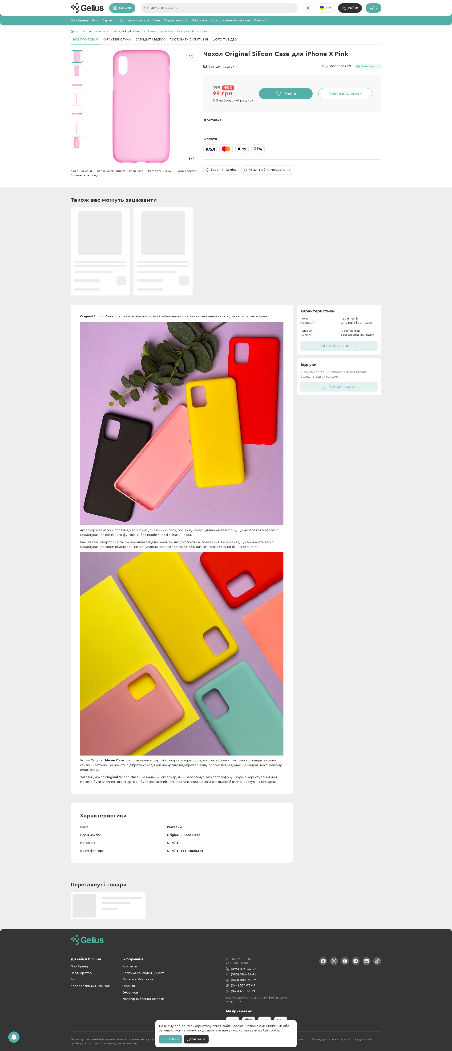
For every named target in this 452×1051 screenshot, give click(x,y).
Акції (156, 20)
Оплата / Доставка (137, 979)
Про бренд (79, 20)
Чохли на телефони (92, 31)
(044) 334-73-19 (243, 985)
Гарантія (109, 20)
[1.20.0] (87, 8)
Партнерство (81, 973)
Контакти (261, 20)
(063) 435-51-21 (243, 991)
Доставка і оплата (134, 20)
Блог (95, 20)
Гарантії (128, 986)
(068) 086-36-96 (244, 980)
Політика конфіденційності (143, 973)
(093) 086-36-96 (244, 974)
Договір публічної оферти (143, 999)
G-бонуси (199, 20)
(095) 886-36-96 (243, 969)
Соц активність (176, 20)
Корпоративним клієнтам (230, 20)
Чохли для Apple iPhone (126, 31)
